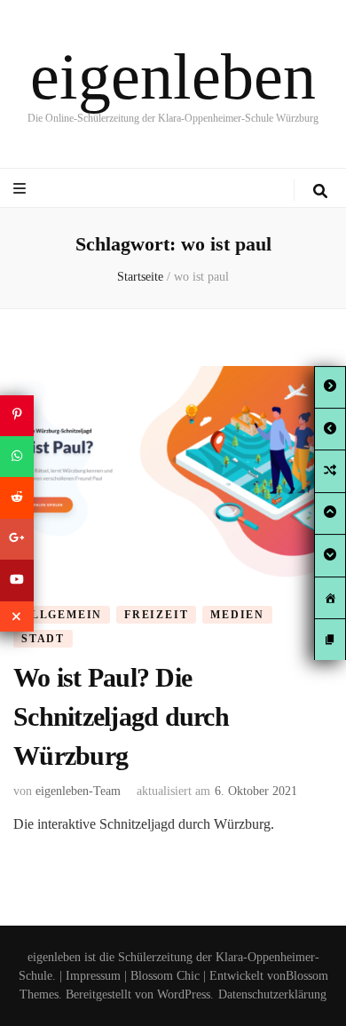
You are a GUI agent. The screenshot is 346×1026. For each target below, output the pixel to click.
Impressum (93, 975)
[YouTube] (17, 580)
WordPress (183, 994)
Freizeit (156, 614)
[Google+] (17, 539)
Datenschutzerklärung (272, 994)
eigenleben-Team (78, 791)
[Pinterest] (17, 414)
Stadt (43, 638)
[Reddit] (17, 497)
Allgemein (61, 614)
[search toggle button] (320, 191)
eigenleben (173, 76)
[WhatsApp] (17, 456)
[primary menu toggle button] (21, 188)
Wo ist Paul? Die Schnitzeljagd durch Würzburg (121, 716)
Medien (237, 614)
